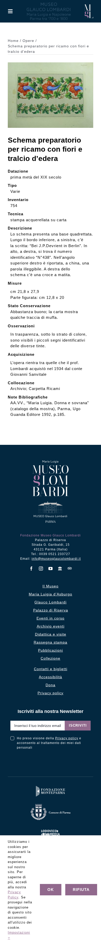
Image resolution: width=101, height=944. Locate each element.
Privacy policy (66, 738)
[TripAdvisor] (70, 568)
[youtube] (50, 568)
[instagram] (41, 568)
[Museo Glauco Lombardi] (88, 6)
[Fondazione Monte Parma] (50, 787)
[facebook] (31, 568)
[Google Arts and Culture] (60, 568)
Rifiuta (81, 889)
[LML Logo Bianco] (50, 828)
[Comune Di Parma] (50, 805)
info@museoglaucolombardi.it (56, 559)
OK (50, 889)
